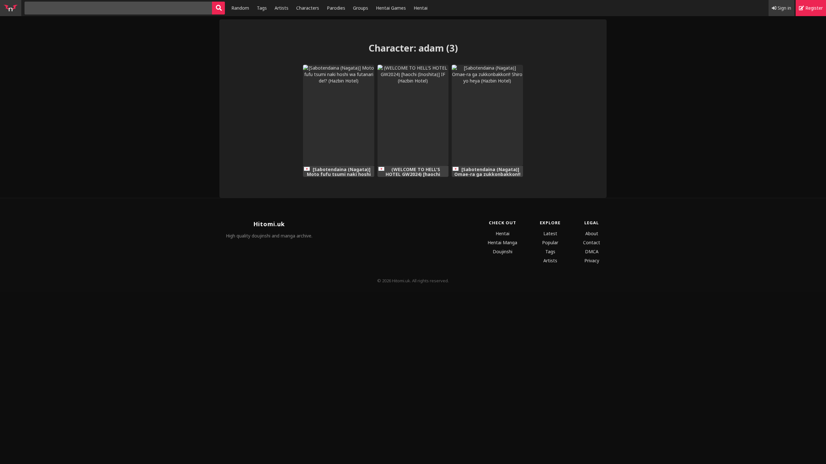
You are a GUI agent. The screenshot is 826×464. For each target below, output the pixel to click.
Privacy (591, 260)
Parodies (336, 8)
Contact (591, 242)
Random (240, 8)
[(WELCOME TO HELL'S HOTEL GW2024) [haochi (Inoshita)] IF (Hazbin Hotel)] (413, 115)
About (591, 233)
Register (813, 8)
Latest (550, 233)
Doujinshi (502, 251)
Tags (262, 8)
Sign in (783, 8)
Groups (360, 8)
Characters (307, 8)
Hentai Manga (502, 242)
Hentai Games (391, 8)
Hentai (421, 8)
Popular (550, 242)
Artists (281, 8)
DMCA (592, 251)
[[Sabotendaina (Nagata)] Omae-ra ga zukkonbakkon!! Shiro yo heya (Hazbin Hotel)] (487, 115)
